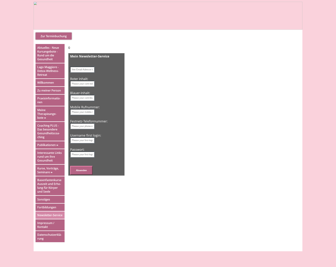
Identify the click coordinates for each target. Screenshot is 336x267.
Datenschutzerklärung (49, 236)
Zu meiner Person (49, 90)
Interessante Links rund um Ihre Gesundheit (49, 156)
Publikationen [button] (47, 145)
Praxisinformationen (49, 100)
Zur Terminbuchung (54, 36)
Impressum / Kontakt (45, 225)
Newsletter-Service (49, 215)
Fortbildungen (46, 207)
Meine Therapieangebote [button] (46, 114)
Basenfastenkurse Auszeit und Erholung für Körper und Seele (49, 185)
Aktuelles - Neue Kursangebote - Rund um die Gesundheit (48, 53)
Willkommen (45, 83)
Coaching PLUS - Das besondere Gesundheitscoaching (48, 131)
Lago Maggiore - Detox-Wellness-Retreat (48, 71)
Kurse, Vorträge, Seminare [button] (48, 170)
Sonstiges (43, 199)
